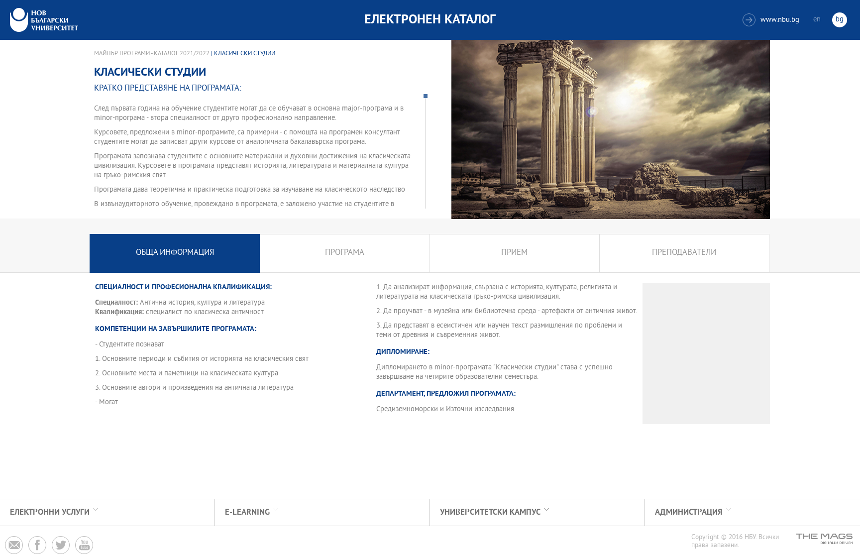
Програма (344, 253)
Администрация (689, 512)
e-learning (247, 512)
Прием (514, 253)
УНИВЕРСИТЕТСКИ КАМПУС (490, 512)
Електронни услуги (50, 512)
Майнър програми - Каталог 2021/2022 (152, 54)
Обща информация (175, 253)
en (817, 19)
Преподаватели (684, 253)
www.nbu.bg (772, 20)
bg (840, 19)
